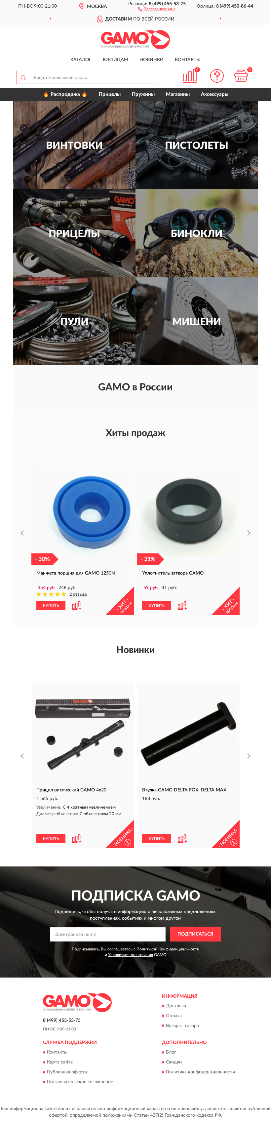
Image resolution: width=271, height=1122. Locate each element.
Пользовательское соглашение (80, 1082)
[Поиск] (23, 77)
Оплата (174, 1016)
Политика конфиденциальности (200, 1072)
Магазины (178, 94)
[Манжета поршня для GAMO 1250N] (83, 517)
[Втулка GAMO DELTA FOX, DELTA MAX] (188, 734)
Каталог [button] (81, 60)
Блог (171, 1052)
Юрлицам (115, 60)
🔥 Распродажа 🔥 (65, 94)
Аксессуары (214, 94)
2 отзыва (78, 594)
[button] (156, 9)
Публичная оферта (67, 1072)
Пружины (143, 94)
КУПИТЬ (51, 606)
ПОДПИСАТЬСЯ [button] (195, 934)
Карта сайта (60, 1062)
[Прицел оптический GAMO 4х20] (83, 734)
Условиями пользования (130, 955)
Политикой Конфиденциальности (167, 949)
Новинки (151, 60)
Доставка (176, 1006)
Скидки (174, 1062)
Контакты (188, 60)
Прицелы (110, 94)
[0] (241, 76)
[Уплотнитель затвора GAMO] (188, 517)
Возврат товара (182, 1025)
